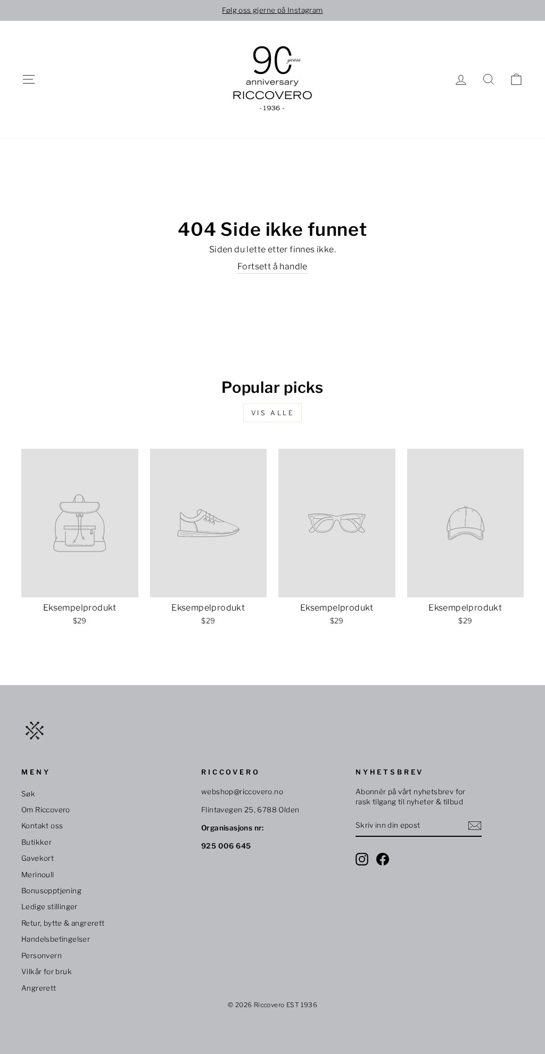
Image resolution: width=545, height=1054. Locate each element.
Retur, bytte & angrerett (63, 923)
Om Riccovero (45, 809)
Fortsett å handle (272, 266)
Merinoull (37, 874)
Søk (28, 793)
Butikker (36, 842)
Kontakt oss (42, 825)
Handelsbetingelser (55, 939)
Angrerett (38, 988)
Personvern (41, 955)
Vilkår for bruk (46, 971)
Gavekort (37, 858)
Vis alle (272, 413)
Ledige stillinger (49, 906)
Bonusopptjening (51, 890)
